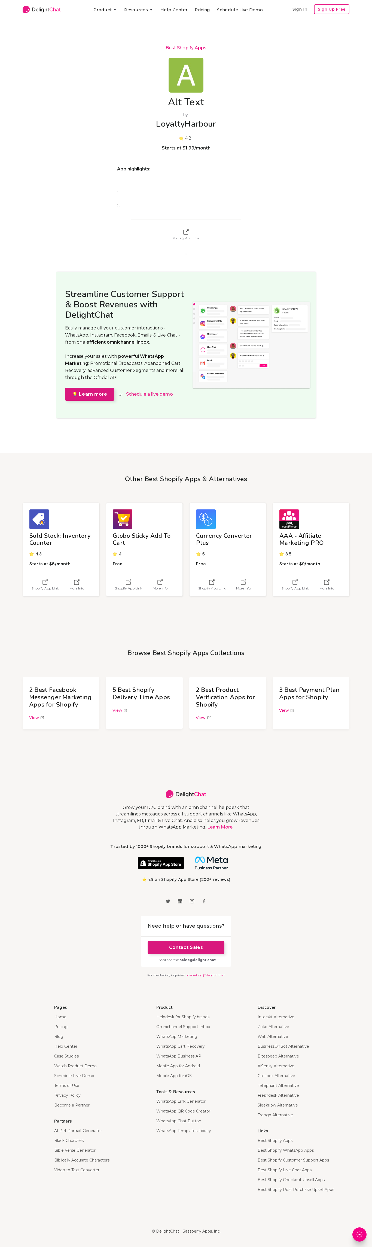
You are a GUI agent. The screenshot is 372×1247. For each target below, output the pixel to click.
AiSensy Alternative (276, 1065)
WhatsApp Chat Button (178, 1120)
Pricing (202, 9)
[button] (105, 10)
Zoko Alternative (273, 1026)
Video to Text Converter (76, 1169)
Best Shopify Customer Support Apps (293, 1160)
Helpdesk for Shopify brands (182, 1016)
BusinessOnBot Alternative (283, 1046)
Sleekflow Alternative (278, 1105)
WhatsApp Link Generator (181, 1101)
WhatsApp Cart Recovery (180, 1046)
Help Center (174, 9)
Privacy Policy (67, 1095)
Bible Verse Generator (75, 1150)
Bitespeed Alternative (278, 1056)
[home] (42, 9)
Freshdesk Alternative (278, 1095)
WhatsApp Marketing (176, 1036)
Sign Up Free (332, 9)
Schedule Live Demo (240, 9)
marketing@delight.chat (205, 975)
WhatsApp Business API (179, 1056)
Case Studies (66, 1056)
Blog (58, 1036)
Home (60, 1016)
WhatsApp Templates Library (183, 1130)
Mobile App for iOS (174, 1075)
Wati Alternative (273, 1036)
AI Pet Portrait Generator (78, 1130)
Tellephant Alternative (278, 1085)
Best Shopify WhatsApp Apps (286, 1150)
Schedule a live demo (149, 394)
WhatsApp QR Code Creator (183, 1111)
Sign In (299, 9)
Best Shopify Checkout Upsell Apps (291, 1179)
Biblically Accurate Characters (81, 1160)
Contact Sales (186, 947)
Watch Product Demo (75, 1065)
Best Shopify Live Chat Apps (285, 1169)
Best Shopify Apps (186, 47)
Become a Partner (72, 1105)
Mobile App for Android (178, 1065)
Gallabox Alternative (276, 1075)
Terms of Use (66, 1085)
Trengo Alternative (275, 1114)
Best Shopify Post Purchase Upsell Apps (296, 1189)
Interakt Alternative (276, 1016)
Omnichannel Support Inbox (183, 1026)
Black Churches (69, 1140)
